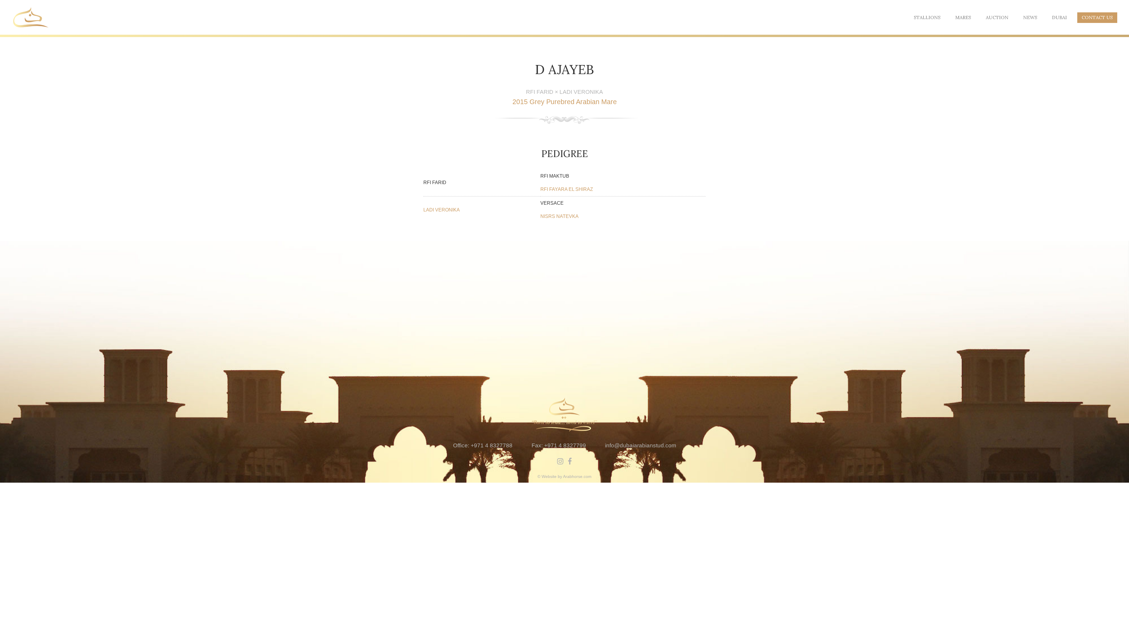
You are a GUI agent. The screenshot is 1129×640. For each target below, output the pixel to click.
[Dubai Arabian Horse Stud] (31, 17)
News (1030, 17)
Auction (997, 17)
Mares (963, 17)
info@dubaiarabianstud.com (640, 445)
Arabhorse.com (577, 476)
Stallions (927, 17)
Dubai (1059, 17)
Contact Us (1097, 17)
